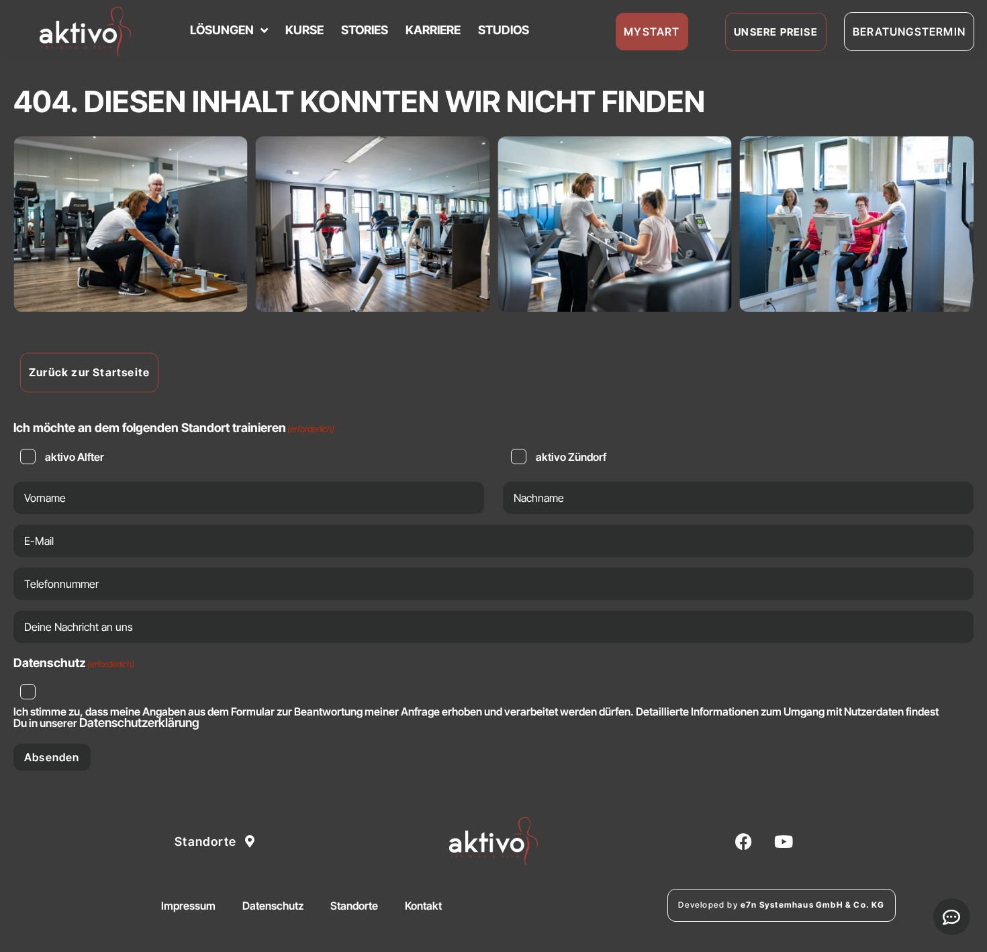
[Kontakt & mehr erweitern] (951, 916)
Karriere (433, 30)
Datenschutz (272, 905)
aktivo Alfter (74, 456)
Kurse (304, 30)
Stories (364, 30)
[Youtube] (783, 841)
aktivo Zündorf (571, 456)
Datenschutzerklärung (139, 723)
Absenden (52, 757)
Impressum (188, 905)
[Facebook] (743, 841)
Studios (503, 30)
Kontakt (423, 905)
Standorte (354, 905)
